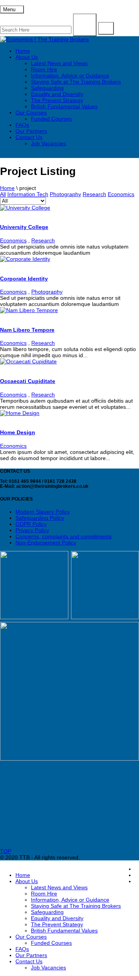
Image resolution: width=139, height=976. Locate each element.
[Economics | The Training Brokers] (44, 39)
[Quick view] (2, 214)
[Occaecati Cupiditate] (28, 361)
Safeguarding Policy (39, 518)
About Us (26, 57)
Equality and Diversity (57, 94)
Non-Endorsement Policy (45, 542)
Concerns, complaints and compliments (63, 536)
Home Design (17, 432)
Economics (121, 194)
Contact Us (28, 137)
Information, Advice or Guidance (70, 75)
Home (22, 51)
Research (94, 194)
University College (24, 227)
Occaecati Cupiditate (27, 381)
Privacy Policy (32, 530)
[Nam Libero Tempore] (29, 310)
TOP (5, 851)
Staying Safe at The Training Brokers (76, 82)
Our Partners (31, 131)
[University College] (25, 208)
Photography (65, 194)
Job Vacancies (48, 143)
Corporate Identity (24, 278)
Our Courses (31, 112)
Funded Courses (51, 119)
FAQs (22, 125)
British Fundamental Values (64, 106)
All (3, 194)
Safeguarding (47, 88)
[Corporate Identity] (25, 259)
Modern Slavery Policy (42, 512)
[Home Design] (19, 413)
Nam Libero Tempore (27, 330)
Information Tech (27, 194)
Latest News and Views (59, 63)
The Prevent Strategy (57, 100)
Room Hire (44, 69)
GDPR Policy (31, 524)
